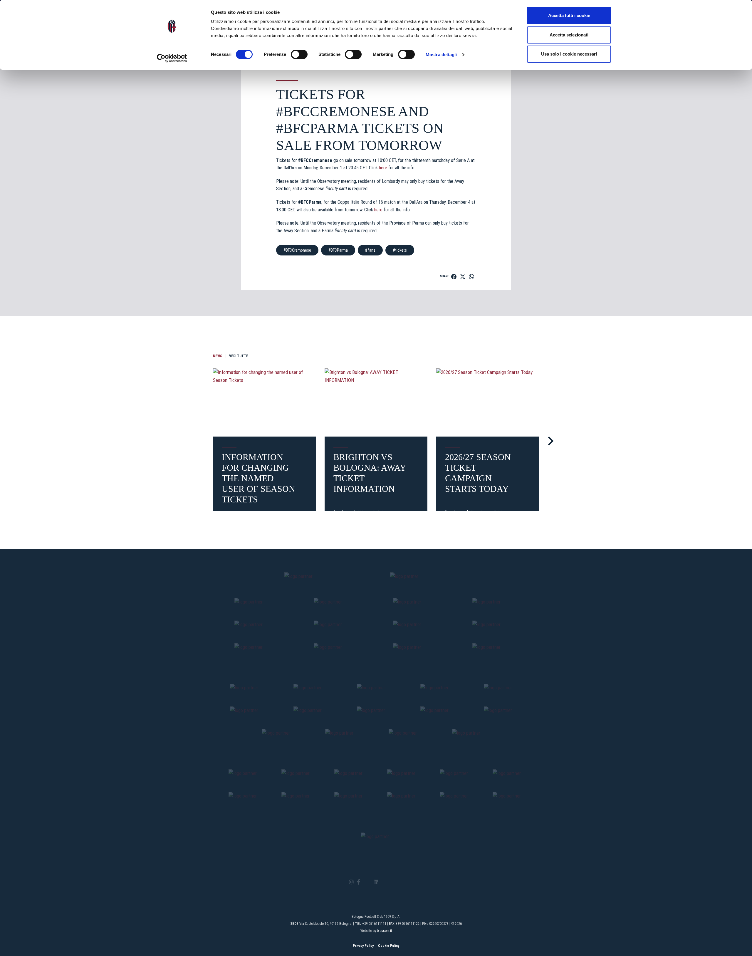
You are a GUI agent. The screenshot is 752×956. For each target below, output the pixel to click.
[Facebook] (358, 882)
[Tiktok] (383, 882)
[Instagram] (351, 882)
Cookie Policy (388, 946)
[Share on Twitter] (462, 276)
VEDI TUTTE (238, 356)
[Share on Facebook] (453, 276)
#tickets (400, 250)
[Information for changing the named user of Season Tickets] (264, 402)
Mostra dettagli (441, 54)
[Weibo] (400, 882)
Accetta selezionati (569, 34)
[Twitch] (392, 882)
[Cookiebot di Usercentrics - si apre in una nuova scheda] (172, 58)
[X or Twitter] (366, 882)
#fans (370, 250)
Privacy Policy (363, 946)
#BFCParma (338, 250)
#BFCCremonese (297, 250)
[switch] (299, 54)
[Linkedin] (376, 882)
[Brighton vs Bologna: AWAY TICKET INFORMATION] (376, 402)
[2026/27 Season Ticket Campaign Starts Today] (487, 402)
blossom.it (384, 931)
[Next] (548, 440)
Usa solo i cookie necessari (569, 53)
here (383, 168)
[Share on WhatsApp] (471, 276)
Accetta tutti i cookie (569, 15)
